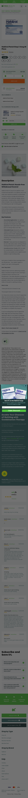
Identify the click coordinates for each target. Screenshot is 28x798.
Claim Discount (14, 411)
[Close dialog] (26, 386)
